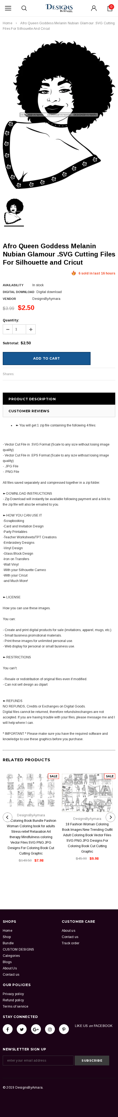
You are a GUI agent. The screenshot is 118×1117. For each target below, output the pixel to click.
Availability (13, 285)
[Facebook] (8, 1029)
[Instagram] (50, 1029)
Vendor (9, 298)
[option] (59, 115)
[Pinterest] (64, 1029)
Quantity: (11, 320)
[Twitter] (22, 1029)
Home (7, 23)
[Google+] (36, 1029)
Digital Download (18, 292)
